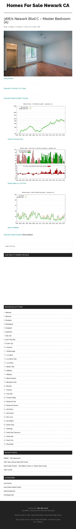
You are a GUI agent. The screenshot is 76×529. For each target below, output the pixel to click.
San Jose (9, 417)
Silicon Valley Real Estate (39, 519)
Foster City (9, 343)
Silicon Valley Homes (22, 519)
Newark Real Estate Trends (16, 98)
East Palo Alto (10, 340)
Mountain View (11, 382)
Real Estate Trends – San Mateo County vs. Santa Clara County (25, 466)
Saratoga (9, 429)
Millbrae (9, 371)
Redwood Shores (12, 405)
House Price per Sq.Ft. (15, 139)
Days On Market (13, 228)
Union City (9, 440)
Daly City (8, 336)
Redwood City (11, 401)
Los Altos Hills (11, 359)
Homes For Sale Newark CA (38, 5)
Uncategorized (9, 495)
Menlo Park (10, 367)
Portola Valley (11, 398)
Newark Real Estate (12, 234)
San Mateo (10, 421)
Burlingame (9, 324)
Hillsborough (10, 351)
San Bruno (9, 409)
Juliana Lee (32, 508)
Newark (9, 386)
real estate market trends (12, 487)
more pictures (8, 78)
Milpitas (9, 374)
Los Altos (9, 355)
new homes (8, 483)
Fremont (9, 347)
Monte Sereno (11, 378)
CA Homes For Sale (54, 519)
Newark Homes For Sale (15, 88)
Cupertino (8, 332)
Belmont (8, 316)
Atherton (8, 312)
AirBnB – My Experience (12, 458)
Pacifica (9, 390)
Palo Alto (9, 394)
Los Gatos (9, 363)
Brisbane (8, 320)
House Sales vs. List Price (17, 183)
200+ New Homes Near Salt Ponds (16, 462)
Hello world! (8, 470)
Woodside (9, 444)
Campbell (8, 328)
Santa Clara (10, 425)
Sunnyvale (9, 436)
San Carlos (10, 413)
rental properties (9, 491)
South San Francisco (13, 432)
